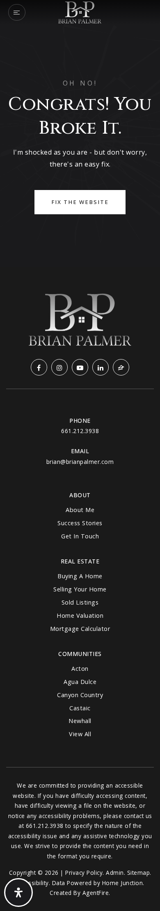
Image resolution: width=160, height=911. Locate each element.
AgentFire (95, 893)
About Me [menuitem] (80, 510)
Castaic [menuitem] (80, 708)
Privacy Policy (84, 872)
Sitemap (138, 872)
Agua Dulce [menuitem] (80, 682)
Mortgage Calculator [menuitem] (80, 629)
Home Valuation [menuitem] (80, 615)
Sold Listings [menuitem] (80, 602)
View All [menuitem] (80, 734)
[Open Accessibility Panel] (18, 892)
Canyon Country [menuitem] (80, 695)
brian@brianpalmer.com (80, 462)
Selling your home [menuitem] (80, 589)
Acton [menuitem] (80, 668)
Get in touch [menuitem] (80, 536)
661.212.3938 (80, 431)
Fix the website (80, 202)
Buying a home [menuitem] (80, 576)
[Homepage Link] (79, 11)
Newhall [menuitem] (80, 721)
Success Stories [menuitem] (80, 523)
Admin (115, 872)
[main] (80, 133)
